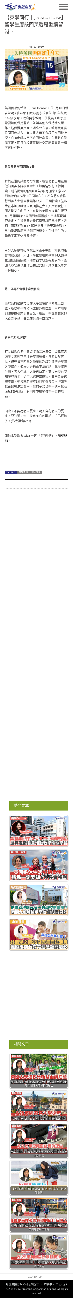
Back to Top (35, 1276)
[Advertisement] (36, 644)
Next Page (36, 458)
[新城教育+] (21, 7)
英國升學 (36, 472)
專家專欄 (23, 472)
